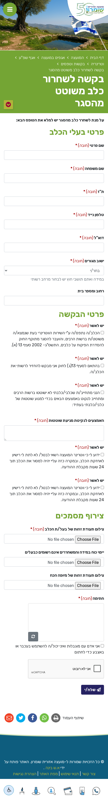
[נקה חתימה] (33, 636)
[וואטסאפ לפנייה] (96, 791)
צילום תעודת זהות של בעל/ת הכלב (59, 527)
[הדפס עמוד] (56, 718)
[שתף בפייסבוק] (32, 718)
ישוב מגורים (79, 259)
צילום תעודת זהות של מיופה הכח (77, 575)
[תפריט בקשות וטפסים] (8, 104)
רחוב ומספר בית (91, 291)
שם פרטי (82, 144)
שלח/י (89, 689)
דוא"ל (84, 236)
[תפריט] (10, 9)
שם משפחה (79, 167)
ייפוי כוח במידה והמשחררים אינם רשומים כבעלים (64, 552)
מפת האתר (48, 773)
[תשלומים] (68, 791)
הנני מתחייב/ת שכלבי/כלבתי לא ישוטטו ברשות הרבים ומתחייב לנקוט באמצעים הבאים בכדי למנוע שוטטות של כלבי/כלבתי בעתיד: (59, 398)
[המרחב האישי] (36, 791)
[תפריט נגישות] (9, 790)
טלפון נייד (81, 213)
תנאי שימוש (70, 773)
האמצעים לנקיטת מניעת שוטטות (61, 419)
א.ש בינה (52, 767)
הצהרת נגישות (24, 773)
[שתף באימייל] (9, 718)
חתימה (83, 597)
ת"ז (86, 190)
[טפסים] (82, 791)
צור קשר (88, 773)
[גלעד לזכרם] (22, 791)
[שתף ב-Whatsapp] (44, 718)
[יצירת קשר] (52, 791)
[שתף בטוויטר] (21, 718)
